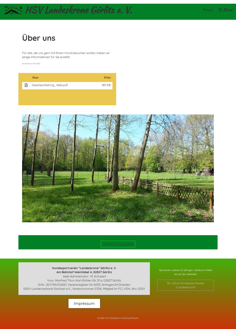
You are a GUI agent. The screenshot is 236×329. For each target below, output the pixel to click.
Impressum (84, 303)
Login (209, 10)
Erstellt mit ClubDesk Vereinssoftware (117, 317)
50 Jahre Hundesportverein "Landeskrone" (185, 285)
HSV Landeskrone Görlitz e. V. (78, 10)
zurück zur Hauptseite (118, 244)
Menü (227, 10)
